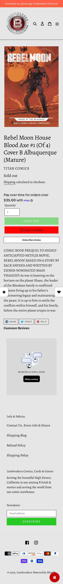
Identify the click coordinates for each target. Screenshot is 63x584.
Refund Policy (16, 445)
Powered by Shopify (44, 572)
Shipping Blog (17, 435)
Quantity (10, 205)
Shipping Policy (17, 455)
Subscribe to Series (31, 240)
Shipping (9, 182)
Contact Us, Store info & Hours (28, 425)
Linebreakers (24, 572)
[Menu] (57, 23)
